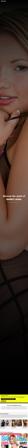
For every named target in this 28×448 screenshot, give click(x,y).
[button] (1, 424)
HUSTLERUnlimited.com (21, 397)
